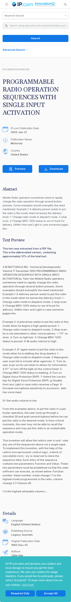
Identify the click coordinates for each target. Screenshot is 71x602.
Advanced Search (14, 49)
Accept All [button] (51, 593)
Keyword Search (14, 15)
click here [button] (28, 584)
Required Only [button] (20, 593)
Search (35, 38)
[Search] (65, 4)
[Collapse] (6, 4)
